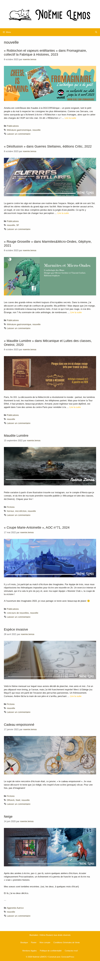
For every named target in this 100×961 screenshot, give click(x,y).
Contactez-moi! (71, 951)
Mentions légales (29, 951)
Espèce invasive (16, 629)
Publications (13, 126)
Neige (8, 816)
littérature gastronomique (19, 130)
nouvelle (36, 130)
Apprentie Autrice (15, 908)
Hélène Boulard (46, 935)
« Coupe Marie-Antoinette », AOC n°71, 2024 (37, 527)
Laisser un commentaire (18, 134)
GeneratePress (67, 957)
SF (17, 225)
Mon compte (45, 942)
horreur (10, 511)
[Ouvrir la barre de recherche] (96, 32)
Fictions (11, 507)
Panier (33, 942)
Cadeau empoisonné (19, 724)
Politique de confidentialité (51, 951)
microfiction (20, 511)
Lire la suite (70, 118)
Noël (18, 800)
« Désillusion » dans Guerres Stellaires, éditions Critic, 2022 (48, 146)
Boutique (24, 942)
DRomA (10, 800)
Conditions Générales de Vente (66, 942)
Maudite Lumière (16, 435)
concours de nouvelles (18, 613)
